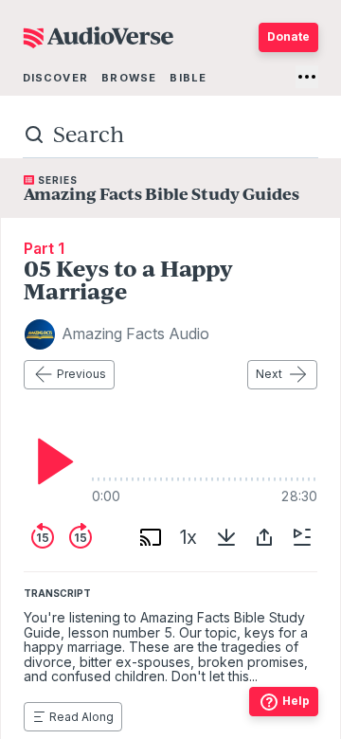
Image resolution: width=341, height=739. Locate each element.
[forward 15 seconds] (80, 537)
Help (296, 701)
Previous (81, 374)
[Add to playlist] (302, 537)
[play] (50, 461)
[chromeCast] (150, 537)
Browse (128, 77)
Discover (55, 77)
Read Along (81, 717)
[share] (264, 537)
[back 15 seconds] (43, 537)
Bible (188, 77)
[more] (307, 76)
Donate (288, 36)
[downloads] (226, 537)
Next (269, 374)
